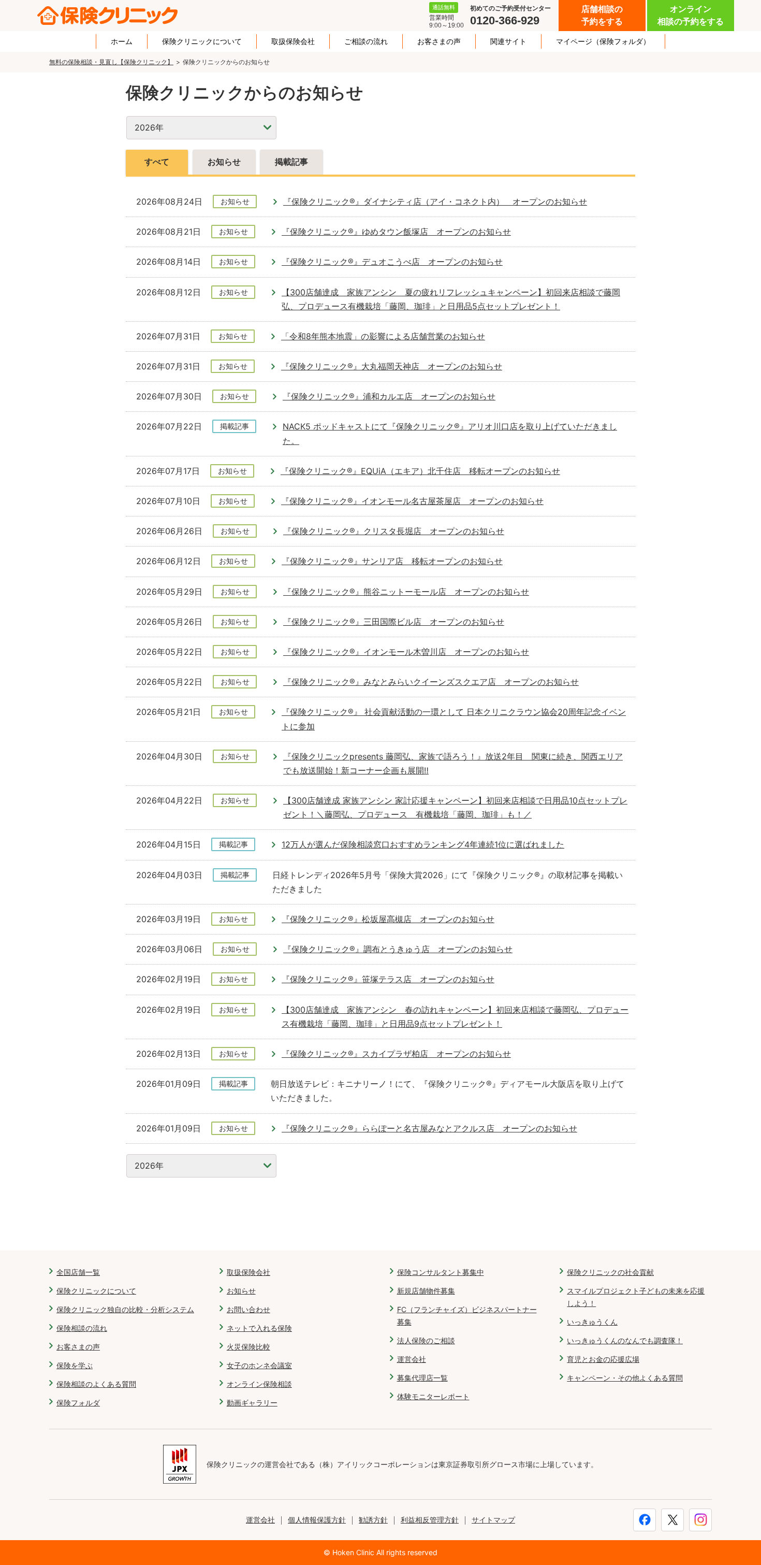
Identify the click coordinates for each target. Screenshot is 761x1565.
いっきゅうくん (592, 1321)
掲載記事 (291, 161)
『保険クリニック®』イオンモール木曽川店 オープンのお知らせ (406, 652)
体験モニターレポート (433, 1396)
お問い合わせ (248, 1309)
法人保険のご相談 (426, 1340)
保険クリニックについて (202, 41)
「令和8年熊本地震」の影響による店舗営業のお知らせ (383, 336)
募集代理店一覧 (422, 1377)
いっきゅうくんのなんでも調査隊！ (625, 1340)
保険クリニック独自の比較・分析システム (125, 1309)
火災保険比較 (248, 1346)
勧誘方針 (373, 1519)
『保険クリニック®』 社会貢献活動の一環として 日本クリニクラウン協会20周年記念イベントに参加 (454, 719)
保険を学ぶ (74, 1365)
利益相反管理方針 (430, 1519)
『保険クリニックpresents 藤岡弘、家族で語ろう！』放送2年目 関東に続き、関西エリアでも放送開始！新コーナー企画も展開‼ (453, 763)
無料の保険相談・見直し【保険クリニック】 (111, 62)
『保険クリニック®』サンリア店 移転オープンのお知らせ (392, 561)
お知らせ (224, 161)
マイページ (603, 41)
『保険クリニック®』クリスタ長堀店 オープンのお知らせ (393, 531)
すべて (156, 161)
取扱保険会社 (293, 41)
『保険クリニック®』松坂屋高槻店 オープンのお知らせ (388, 919)
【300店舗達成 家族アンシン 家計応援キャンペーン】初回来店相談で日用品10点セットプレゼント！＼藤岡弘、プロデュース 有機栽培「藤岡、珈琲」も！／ (455, 807)
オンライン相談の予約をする (690, 15)
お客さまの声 (439, 41)
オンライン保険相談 (259, 1384)
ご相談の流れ (366, 41)
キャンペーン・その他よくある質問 (625, 1377)
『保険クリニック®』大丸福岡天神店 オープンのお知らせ (391, 366)
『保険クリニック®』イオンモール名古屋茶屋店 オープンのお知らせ (412, 501)
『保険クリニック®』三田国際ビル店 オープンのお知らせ (393, 621)
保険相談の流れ (81, 1328)
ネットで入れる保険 (259, 1328)
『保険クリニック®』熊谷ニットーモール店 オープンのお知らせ (406, 591)
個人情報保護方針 (317, 1519)
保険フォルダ (78, 1402)
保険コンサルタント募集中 (440, 1272)
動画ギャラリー (252, 1402)
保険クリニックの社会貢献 (610, 1272)
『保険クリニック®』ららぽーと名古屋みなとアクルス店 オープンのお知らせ (429, 1128)
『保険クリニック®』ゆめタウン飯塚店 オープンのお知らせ (396, 231)
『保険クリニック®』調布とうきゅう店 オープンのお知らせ (398, 949)
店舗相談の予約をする (602, 15)
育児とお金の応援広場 (603, 1359)
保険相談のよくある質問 (96, 1384)
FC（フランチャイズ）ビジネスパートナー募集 (467, 1315)
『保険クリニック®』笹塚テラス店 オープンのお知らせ (388, 979)
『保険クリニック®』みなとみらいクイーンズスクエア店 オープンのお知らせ (431, 682)
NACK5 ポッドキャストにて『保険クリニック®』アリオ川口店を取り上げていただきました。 (450, 433)
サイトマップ (493, 1519)
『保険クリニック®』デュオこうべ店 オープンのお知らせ (392, 261)
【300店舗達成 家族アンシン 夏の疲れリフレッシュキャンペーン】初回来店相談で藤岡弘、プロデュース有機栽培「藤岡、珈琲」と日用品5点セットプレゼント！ (451, 299)
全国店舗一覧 (78, 1272)
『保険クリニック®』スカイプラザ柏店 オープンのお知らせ (396, 1054)
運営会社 (411, 1359)
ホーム (122, 41)
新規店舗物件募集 (426, 1290)
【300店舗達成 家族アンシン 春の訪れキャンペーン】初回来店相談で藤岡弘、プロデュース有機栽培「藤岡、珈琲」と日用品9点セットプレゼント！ (455, 1016)
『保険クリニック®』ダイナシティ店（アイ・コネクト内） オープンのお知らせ (435, 201)
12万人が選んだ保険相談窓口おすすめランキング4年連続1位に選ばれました (423, 844)
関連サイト (508, 41)
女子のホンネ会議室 (259, 1365)
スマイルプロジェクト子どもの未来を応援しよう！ (636, 1297)
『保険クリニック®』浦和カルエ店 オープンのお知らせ (389, 396)
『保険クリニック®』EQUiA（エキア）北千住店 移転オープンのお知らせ (420, 471)
